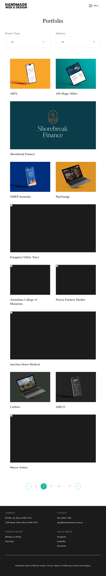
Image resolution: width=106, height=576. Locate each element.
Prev (28, 486)
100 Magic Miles (66, 93)
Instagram (61, 537)
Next (77, 486)
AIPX (13, 93)
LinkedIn (61, 541)
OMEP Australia (20, 196)
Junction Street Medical (25, 364)
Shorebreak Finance (22, 154)
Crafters (15, 407)
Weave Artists (19, 467)
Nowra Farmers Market (70, 299)
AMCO (60, 407)
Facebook (61, 546)
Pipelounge (63, 196)
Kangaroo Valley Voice (24, 257)
